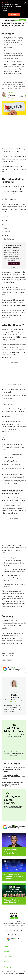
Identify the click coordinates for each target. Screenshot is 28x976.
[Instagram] (12, 934)
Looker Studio (19, 503)
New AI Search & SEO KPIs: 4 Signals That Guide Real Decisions (12, 852)
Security (9, 660)
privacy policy (15, 753)
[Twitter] (21, 930)
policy (15, 186)
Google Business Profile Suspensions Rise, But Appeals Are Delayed (13, 776)
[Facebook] (17, 930)
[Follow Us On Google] (14, 669)
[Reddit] (15, 934)
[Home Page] (12, 20)
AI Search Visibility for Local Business (13, 901)
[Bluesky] (8, 934)
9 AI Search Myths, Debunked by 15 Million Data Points (13, 876)
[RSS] (19, 934)
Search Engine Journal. (16, 971)
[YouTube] (14, 930)
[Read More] (14, 865)
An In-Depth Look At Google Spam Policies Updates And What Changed (13, 769)
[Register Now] (14, 840)
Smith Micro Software (14, 702)
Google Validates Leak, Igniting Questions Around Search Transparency (12, 784)
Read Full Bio (14, 690)
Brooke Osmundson (11, 94)
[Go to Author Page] (4, 94)
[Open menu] (3, 20)
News (4, 660)
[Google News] (6, 930)
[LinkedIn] (10, 930)
